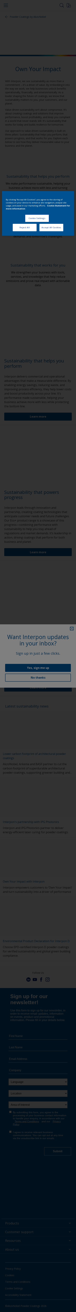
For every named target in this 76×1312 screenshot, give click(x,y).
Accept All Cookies (51, 227)
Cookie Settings (37, 218)
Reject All (25, 227)
